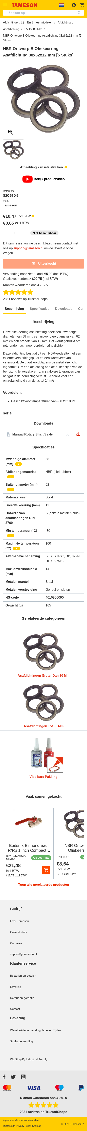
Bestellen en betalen (23, 975)
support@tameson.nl (28, 248)
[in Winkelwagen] (46, 870)
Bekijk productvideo (49, 179)
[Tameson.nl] (24, 5)
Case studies (18, 932)
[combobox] (43, 13)
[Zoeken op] (80, 13)
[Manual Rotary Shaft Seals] (78, 435)
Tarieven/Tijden (51, 1030)
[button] (5, 5)
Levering (15, 986)
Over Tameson (19, 921)
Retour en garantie (22, 997)
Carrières (16, 943)
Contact (15, 1008)
